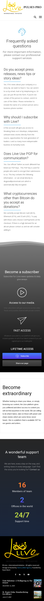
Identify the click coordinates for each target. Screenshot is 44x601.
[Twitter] (24, 574)
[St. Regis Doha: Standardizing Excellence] (38, 595)
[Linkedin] (19, 574)
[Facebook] (15, 574)
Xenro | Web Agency (24, 568)
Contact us (35, 469)
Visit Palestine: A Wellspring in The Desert (17, 582)
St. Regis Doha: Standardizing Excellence (15, 593)
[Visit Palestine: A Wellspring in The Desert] (38, 583)
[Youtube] (28, 574)
